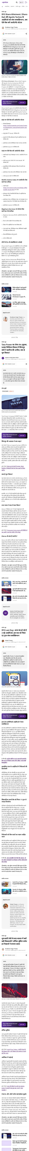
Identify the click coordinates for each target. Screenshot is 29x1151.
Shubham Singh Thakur (11, 27)
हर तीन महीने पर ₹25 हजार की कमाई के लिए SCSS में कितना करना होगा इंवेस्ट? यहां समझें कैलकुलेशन (14, 761)
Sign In (21, 2)
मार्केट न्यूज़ (18, 6)
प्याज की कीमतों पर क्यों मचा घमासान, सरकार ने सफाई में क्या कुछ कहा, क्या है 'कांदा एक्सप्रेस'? (13, 1088)
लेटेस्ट (23, 6)
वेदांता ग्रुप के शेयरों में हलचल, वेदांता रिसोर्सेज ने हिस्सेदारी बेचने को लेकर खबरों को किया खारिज (13, 468)
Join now (22, 102)
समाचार (12, 6)
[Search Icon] (17, 2)
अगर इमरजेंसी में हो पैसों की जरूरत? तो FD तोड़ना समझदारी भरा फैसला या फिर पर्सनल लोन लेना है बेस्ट (14, 860)
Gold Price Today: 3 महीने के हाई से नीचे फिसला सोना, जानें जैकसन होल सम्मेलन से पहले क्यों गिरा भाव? (14, 1051)
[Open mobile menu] (26, 2)
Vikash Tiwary (9, 640)
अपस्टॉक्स (7, 6)
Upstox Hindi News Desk (12, 357)
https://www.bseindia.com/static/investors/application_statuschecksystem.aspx (15, 127)
